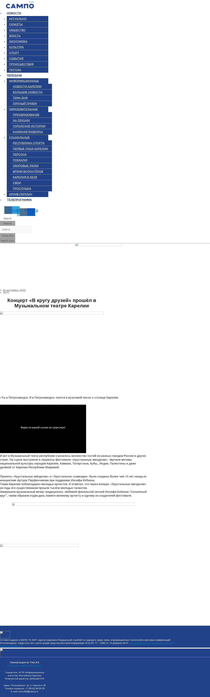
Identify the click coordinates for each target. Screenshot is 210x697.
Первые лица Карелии (30, 148)
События (16, 58)
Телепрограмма (19, 199)
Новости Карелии (27, 86)
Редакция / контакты (19, 665)
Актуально (17, 18)
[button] (7, 218)
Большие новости (27, 92)
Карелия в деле (25, 177)
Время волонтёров (28, 171)
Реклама (36, 665)
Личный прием (25, 103)
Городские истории (29, 126)
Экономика (18, 41)
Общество (17, 30)
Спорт (14, 52)
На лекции (21, 120)
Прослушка (22, 188)
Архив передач (20, 194)
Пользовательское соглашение (146, 643)
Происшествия (21, 64)
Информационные (24, 81)
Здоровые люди (26, 165)
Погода (15, 69)
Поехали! (20, 160)
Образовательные (23, 109)
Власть (15, 35)
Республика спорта (28, 143)
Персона (20, 154)
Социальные (19, 137)
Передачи (14, 75)
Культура (16, 47)
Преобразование (26, 114)
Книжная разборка (28, 131)
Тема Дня (20, 97)
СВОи (17, 182)
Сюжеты (16, 24)
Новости (14, 13)
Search (8, 223)
